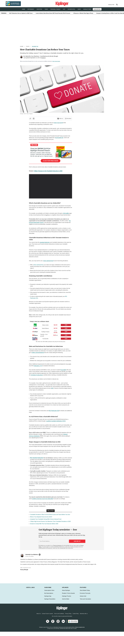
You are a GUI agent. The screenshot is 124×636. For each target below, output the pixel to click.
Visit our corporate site (80, 628)
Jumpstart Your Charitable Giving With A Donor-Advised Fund (45, 519)
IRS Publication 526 (54, 410)
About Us (39, 615)
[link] (35, 325)
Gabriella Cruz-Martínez (32, 56)
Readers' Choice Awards (68, 594)
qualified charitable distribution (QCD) (56, 421)
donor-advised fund (38, 264)
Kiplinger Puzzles (66, 597)
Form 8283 (63, 369)
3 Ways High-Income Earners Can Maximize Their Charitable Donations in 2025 (50, 521)
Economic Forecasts (85, 594)
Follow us (61, 118)
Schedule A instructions (37, 375)
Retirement (31, 9)
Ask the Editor (65, 600)
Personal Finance (55, 9)
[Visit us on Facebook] (52, 622)
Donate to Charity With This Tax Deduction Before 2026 (44, 523)
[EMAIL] (40, 555)
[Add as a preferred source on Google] (72, 622)
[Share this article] (30, 118)
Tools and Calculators (85, 600)
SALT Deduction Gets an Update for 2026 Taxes (21, 13)
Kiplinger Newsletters (49, 600)
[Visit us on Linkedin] (63, 622)
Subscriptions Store (49, 591)
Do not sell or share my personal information (62, 617)
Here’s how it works (56, 61)
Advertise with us (84, 615)
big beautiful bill (59, 137)
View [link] (66, 325)
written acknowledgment (38, 352)
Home (21, 46)
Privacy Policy (68, 615)
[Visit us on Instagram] (58, 622)
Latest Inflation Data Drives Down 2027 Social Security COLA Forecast (53, 13)
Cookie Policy (76, 615)
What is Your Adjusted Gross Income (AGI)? (41, 516)
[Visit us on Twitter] (47, 622)
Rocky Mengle (54, 56)
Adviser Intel (71, 9)
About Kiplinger (66, 591)
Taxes (46, 9)
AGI (52, 388)
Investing (39, 9)
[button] (50, 325)
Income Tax (35, 46)
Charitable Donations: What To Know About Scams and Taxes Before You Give (50, 514)
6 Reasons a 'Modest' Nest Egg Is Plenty (83, 13)
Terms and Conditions (59, 615)
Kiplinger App (47, 597)
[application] (50, 186)
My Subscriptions (48, 594)
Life (64, 9)
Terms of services (57, 545)
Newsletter (69, 118)
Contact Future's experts (47, 615)
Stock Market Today (85, 591)
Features (43, 57)
